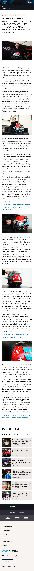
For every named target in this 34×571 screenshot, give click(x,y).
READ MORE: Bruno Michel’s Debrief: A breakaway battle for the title (15, 340)
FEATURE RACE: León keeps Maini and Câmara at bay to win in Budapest (20, 507)
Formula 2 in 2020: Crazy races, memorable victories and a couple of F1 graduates (20, 452)
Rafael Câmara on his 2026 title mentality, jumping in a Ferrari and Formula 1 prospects (20, 496)
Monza (4, 6)
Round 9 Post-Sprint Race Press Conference (20, 462)
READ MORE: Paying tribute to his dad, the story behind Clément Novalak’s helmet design (16, 425)
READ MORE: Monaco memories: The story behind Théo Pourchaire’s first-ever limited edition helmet (16, 208)
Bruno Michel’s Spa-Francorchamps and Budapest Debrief (21, 473)
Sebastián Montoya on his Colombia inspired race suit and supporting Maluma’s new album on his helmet (20, 484)
